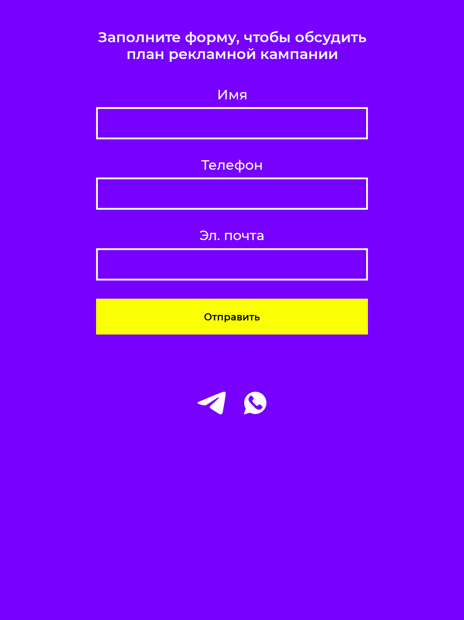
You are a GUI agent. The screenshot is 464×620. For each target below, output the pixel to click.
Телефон (232, 165)
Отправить (232, 316)
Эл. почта (232, 236)
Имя (232, 95)
